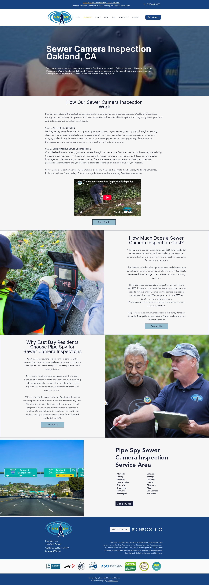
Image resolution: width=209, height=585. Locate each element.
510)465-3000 (153, 4)
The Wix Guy (113, 580)
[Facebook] (155, 529)
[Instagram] (160, 529)
